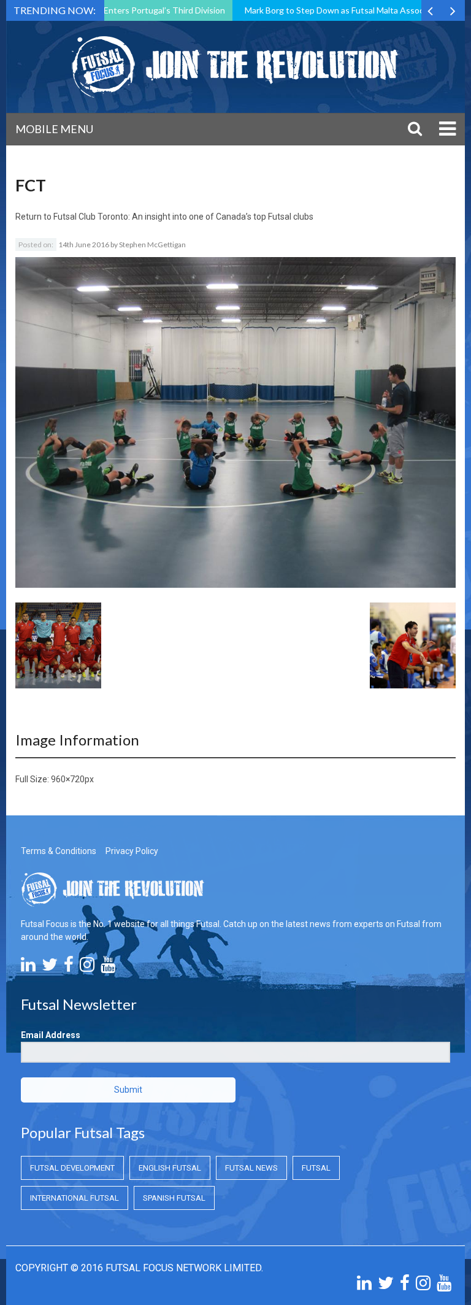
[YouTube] (108, 967)
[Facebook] (69, 967)
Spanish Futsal (174, 1198)
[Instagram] (87, 967)
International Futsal (74, 1198)
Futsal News (251, 1167)
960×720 (68, 779)
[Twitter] (50, 967)
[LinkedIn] (28, 967)
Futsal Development (72, 1167)
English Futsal (170, 1167)
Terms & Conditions (58, 851)
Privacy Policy (131, 851)
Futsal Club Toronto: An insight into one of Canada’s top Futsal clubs (183, 216)
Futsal (316, 1167)
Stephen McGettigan (152, 244)
